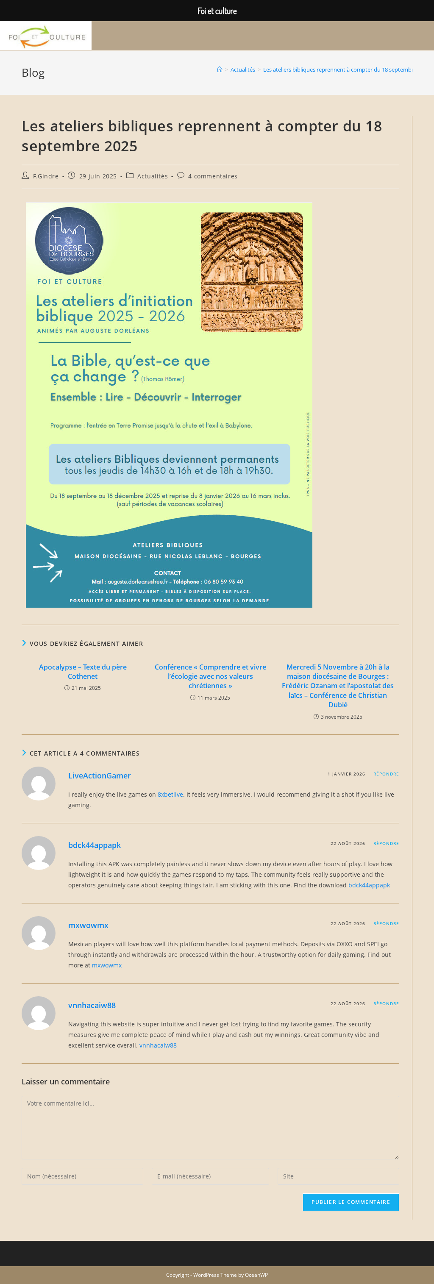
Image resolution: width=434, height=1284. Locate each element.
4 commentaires (212, 176)
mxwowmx (88, 925)
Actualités (152, 176)
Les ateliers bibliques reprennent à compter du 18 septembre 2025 (346, 69)
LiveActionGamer (99, 775)
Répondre (386, 774)
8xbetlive (170, 794)
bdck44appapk (94, 845)
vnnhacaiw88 (92, 1005)
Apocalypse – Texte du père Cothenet (83, 671)
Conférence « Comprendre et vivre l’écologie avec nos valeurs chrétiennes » (210, 676)
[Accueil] (220, 69)
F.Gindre (46, 176)
